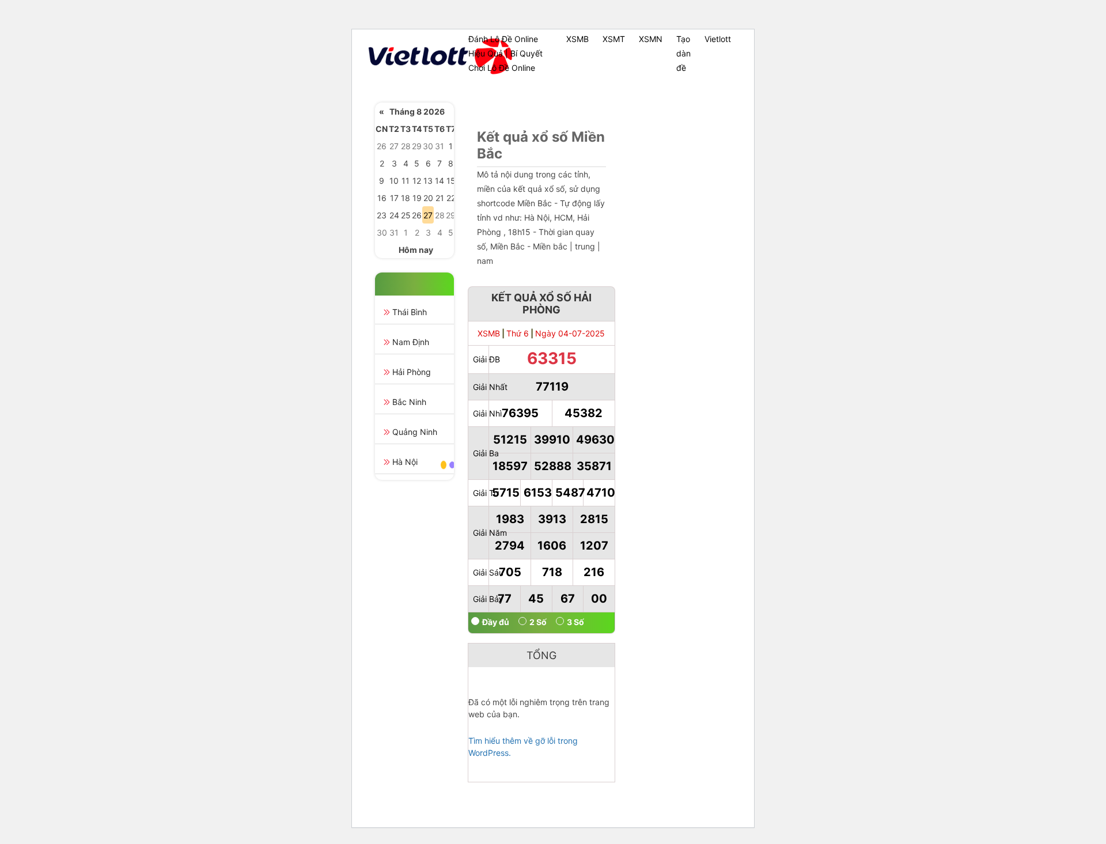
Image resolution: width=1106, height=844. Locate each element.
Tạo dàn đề (683, 53)
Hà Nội (405, 462)
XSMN (650, 39)
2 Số (538, 622)
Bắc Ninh (409, 402)
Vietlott (717, 39)
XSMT (614, 39)
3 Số (575, 622)
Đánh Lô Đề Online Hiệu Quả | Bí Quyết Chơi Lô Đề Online (505, 53)
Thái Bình (409, 312)
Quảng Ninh (414, 432)
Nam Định (410, 342)
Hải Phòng (411, 372)
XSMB (577, 39)
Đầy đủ (495, 622)
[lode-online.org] (413, 56)
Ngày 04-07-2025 (570, 333)
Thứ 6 (517, 333)
